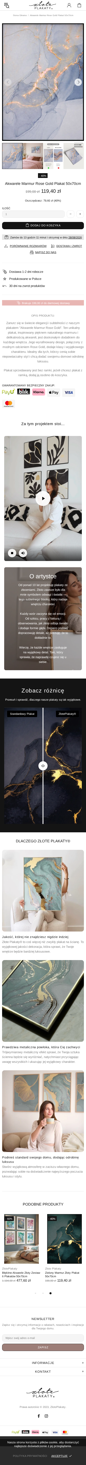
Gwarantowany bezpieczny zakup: (28, 385)
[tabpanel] (21, 1252)
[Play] (43, 498)
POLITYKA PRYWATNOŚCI (30, 1455)
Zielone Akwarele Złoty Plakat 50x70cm (63, 1274)
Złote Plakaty (10, 1268)
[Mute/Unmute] (23, 553)
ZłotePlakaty (43, 1392)
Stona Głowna (20, 15)
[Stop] (12, 553)
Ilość (6, 208)
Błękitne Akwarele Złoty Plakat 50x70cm (20, 1274)
